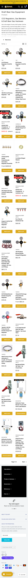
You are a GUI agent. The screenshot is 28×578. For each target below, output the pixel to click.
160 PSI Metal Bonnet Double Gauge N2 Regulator (21, 253)
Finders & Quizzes (9, 479)
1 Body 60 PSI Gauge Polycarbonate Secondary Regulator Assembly (21, 296)
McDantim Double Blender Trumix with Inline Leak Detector (7, 441)
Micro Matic (5, 188)
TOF (2, 60)
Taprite (17, 88)
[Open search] (19, 7)
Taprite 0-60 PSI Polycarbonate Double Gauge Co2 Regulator (7, 330)
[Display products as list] (25, 44)
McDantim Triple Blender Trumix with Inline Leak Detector (21, 404)
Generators (7, 484)
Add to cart (7, 72)
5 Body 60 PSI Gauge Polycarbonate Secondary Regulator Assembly (7, 160)
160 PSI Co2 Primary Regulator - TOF (7, 93)
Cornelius (18, 124)
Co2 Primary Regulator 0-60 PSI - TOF (7, 64)
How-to (6, 494)
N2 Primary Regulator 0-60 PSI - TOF (21, 64)
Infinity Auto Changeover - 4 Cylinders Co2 (20, 191)
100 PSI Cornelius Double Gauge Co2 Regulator (21, 128)
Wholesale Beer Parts (6, 122)
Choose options (7, 170)
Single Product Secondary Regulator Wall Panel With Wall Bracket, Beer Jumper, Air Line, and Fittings (20, 443)
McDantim (18, 401)
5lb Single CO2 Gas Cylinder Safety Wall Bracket (7, 192)
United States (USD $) (7, 547)
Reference (7, 489)
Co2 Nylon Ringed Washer (20, 158)
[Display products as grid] (23, 44)
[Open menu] (2, 6)
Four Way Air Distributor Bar (19, 219)
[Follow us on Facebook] (3, 555)
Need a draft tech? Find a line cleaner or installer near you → (14, 2)
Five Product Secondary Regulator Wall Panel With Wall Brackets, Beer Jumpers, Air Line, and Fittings (6, 261)
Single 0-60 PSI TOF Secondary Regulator (7, 223)
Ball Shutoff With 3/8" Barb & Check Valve (6, 401)
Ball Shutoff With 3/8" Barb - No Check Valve (20, 366)
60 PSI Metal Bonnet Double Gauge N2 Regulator (7, 295)
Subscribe (7, 540)
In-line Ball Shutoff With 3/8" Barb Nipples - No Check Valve (21, 330)
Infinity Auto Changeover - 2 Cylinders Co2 (6, 127)
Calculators (7, 469)
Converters (7, 474)
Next (23, 461)
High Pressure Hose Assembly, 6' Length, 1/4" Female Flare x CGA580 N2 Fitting (7, 360)
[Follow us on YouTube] (6, 555)
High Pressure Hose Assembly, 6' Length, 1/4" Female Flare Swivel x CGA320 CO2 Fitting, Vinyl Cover (21, 95)
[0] (25, 7)
